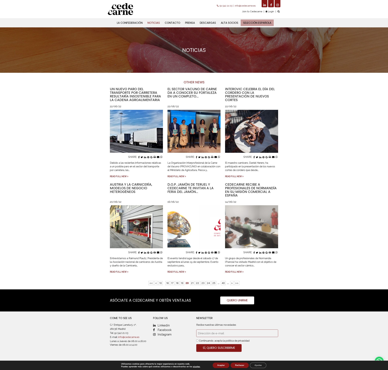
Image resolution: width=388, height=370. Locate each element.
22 (197, 283)
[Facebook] (271, 3)
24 (208, 283)
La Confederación (130, 23)
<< (151, 283)
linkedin (164, 325)
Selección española (257, 23)
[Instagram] (277, 3)
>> (237, 283)
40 (223, 283)
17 (172, 283)
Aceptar (221, 365)
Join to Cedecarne (252, 11)
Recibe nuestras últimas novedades (216, 324)
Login (271, 11)
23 (202, 283)
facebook (165, 329)
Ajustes (258, 365)
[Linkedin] (264, 3)
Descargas (208, 23)
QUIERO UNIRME (237, 300)
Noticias (153, 23)
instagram (164, 334)
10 (160, 283)
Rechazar (239, 365)
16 (167, 283)
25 (213, 283)
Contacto (172, 23)
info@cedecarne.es (245, 5)
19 (182, 283)
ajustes (196, 366)
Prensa (190, 23)
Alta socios (229, 23)
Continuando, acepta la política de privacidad (224, 340)
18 (177, 283)
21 (192, 283)
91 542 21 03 (225, 5)
